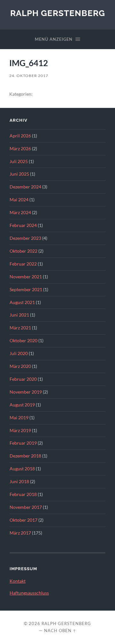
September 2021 (26, 289)
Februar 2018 (23, 494)
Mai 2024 (19, 199)
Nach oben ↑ (60, 630)
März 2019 (20, 430)
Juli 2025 (19, 161)
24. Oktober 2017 (28, 75)
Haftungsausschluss (29, 593)
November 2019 (26, 392)
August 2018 (22, 468)
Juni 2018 (19, 481)
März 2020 (20, 366)
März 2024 (20, 212)
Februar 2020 (23, 379)
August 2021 (22, 302)
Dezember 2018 (25, 455)
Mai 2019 (19, 417)
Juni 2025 (19, 174)
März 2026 (20, 148)
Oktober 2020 (23, 340)
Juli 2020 (19, 353)
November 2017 (26, 507)
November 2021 (26, 276)
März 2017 (20, 532)
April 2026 (20, 135)
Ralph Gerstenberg (57, 13)
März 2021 (20, 327)
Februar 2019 (23, 443)
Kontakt (18, 581)
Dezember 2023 (25, 238)
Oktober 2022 (23, 251)
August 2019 (22, 404)
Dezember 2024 (25, 186)
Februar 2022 (23, 263)
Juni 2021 (19, 315)
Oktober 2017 (23, 520)
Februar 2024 (23, 225)
